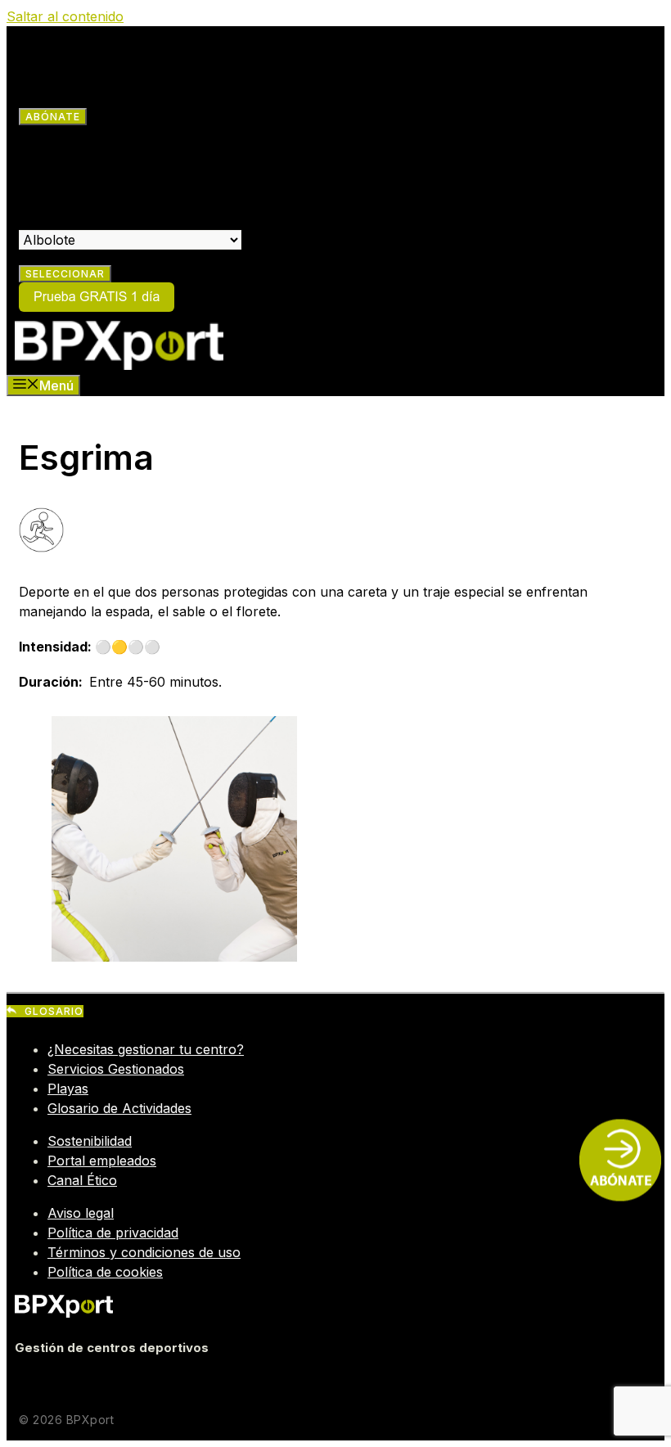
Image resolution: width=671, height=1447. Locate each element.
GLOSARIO (54, 1011)
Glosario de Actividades (119, 1108)
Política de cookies (105, 1272)
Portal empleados (101, 1160)
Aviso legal (80, 1213)
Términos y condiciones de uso (144, 1252)
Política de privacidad (112, 1232)
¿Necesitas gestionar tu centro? (145, 1049)
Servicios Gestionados (115, 1069)
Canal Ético (82, 1180)
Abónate (52, 116)
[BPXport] (119, 365)
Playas (67, 1088)
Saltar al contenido (65, 16)
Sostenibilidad (89, 1141)
